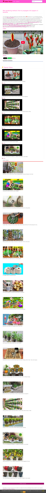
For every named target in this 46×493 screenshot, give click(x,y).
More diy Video (23, 483)
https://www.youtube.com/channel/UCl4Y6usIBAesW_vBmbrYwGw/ (20, 25)
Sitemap (4, 489)
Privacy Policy (8, 489)
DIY (14, 1)
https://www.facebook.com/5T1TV (33, 22)
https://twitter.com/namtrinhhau (8, 23)
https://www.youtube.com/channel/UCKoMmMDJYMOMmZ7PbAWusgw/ (15, 26)
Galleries (17, 1)
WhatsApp (9, 58)
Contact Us (13, 489)
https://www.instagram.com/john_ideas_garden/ (11, 24)
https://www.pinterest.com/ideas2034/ (23, 23)
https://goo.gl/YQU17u (10, 17)
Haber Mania (8, 1)
